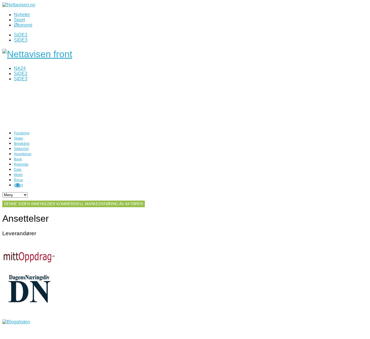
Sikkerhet (21, 149)
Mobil (18, 175)
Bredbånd (21, 144)
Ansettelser (23, 154)
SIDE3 (20, 40)
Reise (18, 180)
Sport (19, 19)
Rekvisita (21, 164)
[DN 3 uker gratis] (29, 302)
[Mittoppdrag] (29, 270)
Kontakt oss (14, 331)
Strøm (18, 138)
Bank (18, 159)
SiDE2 (20, 34)
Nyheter (22, 14)
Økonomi (23, 25)
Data (17, 170)
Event (18, 185)
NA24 (20, 68)
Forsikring (21, 133)
